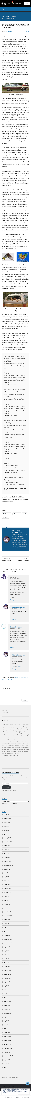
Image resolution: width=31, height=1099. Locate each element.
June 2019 (6, 873)
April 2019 (6, 881)
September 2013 (8, 1056)
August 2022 (7, 822)
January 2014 (7, 1040)
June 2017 (6, 927)
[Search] (3, 8)
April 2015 (6, 997)
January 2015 (7, 1005)
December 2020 (8, 842)
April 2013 (6, 1067)
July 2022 (6, 826)
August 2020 (7, 845)
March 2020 (7, 857)
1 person (19, 666)
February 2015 (7, 1001)
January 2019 (7, 888)
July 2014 (6, 1021)
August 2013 (7, 1060)
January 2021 (7, 838)
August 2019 (7, 869)
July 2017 (6, 923)
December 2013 (8, 1044)
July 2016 (6, 951)
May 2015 (6, 993)
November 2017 (8, 916)
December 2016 (8, 939)
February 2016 (7, 970)
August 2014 (7, 1017)
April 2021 (6, 834)
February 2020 (7, 861)
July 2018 (6, 896)
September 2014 (8, 1013)
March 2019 (7, 884)
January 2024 (7, 818)
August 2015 (7, 982)
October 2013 (7, 1052)
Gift (27, 3)
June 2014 (6, 1025)
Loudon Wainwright (14, 491)
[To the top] (27, 1083)
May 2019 (6, 877)
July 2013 (6, 1064)
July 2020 (6, 849)
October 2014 (7, 1009)
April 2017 (6, 931)
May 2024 (6, 814)
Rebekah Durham (16, 627)
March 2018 (7, 904)
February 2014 (7, 1036)
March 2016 (7, 966)
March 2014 (7, 1032)
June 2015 (6, 990)
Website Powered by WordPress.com (11, 1088)
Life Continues (9, 16)
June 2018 (6, 900)
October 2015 (7, 978)
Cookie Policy (5, 1092)
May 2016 (6, 958)
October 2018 (7, 892)
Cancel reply (7, 679)
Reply (12, 600)
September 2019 (8, 865)
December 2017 (8, 912)
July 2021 (6, 830)
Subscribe (6, 787)
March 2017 (7, 935)
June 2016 (6, 954)
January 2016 (7, 974)
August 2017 (7, 919)
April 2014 (6, 1028)
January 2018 (7, 908)
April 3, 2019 (8, 31)
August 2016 (7, 947)
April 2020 (6, 853)
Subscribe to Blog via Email (10, 772)
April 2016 (6, 962)
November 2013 (8, 1048)
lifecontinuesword (18, 607)
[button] (8, 257)
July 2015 (6, 986)
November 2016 (8, 943)
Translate (14, 803)
